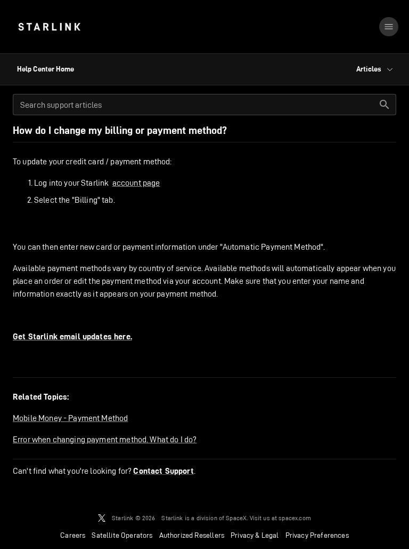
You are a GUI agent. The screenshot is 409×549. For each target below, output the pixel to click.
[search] (384, 104)
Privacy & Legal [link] (255, 535)
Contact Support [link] (163, 471)
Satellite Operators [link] (122, 535)
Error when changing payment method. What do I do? (105, 439)
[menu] (388, 26)
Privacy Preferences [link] (317, 535)
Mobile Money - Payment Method (70, 418)
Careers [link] (72, 535)
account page (136, 182)
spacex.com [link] (295, 517)
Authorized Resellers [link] (191, 535)
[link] (49, 26)
